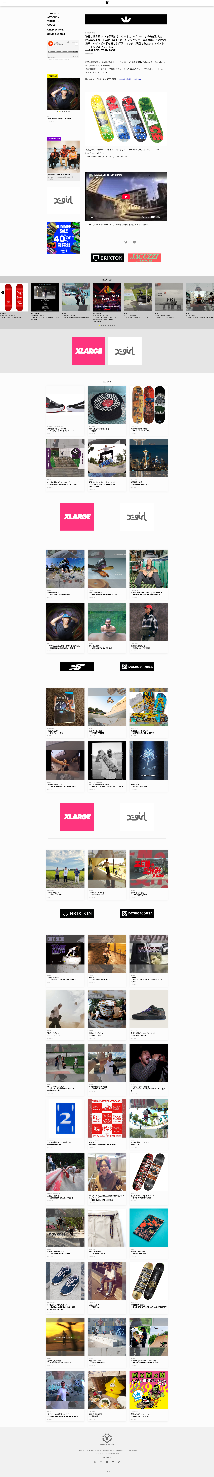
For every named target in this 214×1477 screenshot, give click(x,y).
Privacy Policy (94, 1450)
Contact (81, 1450)
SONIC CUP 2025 (56, 34)
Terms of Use (107, 1450)
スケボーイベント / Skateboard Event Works (107, 1453)
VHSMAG (49, 59)
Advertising (133, 1450)
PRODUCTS (90, 33)
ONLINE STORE (55, 30)
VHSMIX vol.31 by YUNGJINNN (61, 59)
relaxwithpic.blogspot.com (129, 79)
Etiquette (119, 1450)
